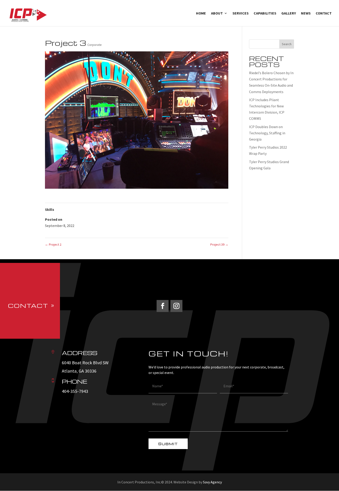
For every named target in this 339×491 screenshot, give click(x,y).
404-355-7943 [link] (75, 391)
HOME (201, 13)
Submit (168, 444)
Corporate (94, 45)
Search (286, 44)
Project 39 (219, 244)
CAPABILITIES (265, 13)
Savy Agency (212, 482)
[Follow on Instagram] (176, 306)
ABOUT (217, 13)
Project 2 (53, 244)
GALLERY (288, 13)
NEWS (306, 13)
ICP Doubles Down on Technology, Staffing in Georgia (267, 132)
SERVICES (240, 13)
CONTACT (324, 13)
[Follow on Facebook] (163, 306)
